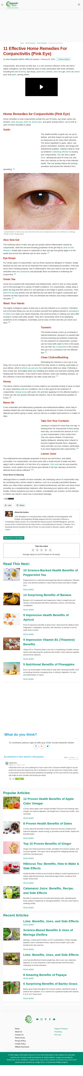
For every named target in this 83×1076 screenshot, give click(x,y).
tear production (23, 271)
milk (38, 392)
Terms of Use (20, 1038)
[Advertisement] (41, 706)
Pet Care (57, 1035)
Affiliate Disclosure (22, 1047)
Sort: (66, 757)
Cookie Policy (20, 1044)
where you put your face (32, 368)
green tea (40, 72)
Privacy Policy (20, 1041)
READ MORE (28, 590)
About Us (18, 1032)
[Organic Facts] (12, 5)
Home (17, 1029)
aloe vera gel (16, 122)
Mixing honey (21, 392)
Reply (19, 779)
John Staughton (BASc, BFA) (18, 59)
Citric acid (54, 464)
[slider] (41, 550)
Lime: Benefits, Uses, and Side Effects (51, 921)
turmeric (49, 72)
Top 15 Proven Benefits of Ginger (47, 843)
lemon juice (37, 122)
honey (23, 72)
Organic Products (61, 1029)
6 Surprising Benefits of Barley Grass (50, 983)
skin (26, 389)
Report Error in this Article (13, 538)
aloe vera (58, 72)
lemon (77, 72)
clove (43, 158)
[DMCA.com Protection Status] (8, 498)
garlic (14, 75)
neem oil (27, 122)
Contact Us (19, 1035)
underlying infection (60, 152)
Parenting (58, 1032)
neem (68, 72)
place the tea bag (10, 293)
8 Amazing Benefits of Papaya (45, 975)
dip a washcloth (59, 347)
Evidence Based (63, 59)
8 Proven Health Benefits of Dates (47, 823)
